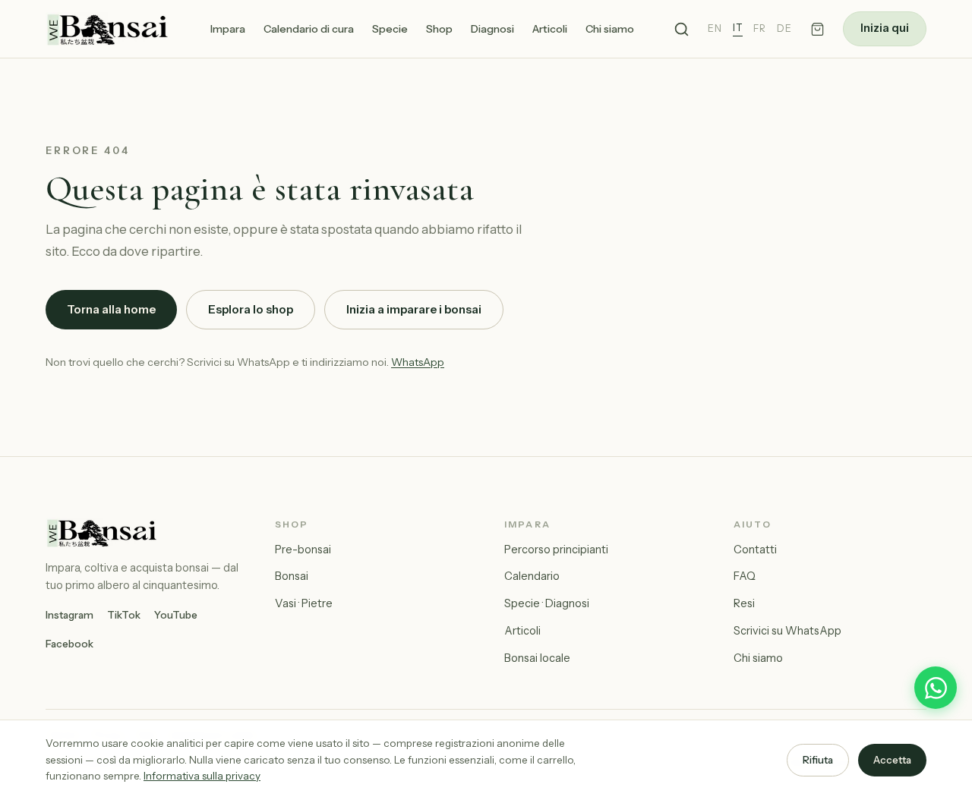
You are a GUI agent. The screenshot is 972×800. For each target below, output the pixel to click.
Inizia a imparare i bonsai (413, 309)
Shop (439, 29)
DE (784, 28)
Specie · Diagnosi (546, 603)
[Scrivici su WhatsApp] (935, 687)
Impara (227, 29)
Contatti (755, 549)
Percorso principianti (556, 549)
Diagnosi (492, 29)
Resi (744, 603)
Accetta (892, 760)
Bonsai (291, 576)
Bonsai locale (537, 658)
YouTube (175, 615)
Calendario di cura (309, 29)
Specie (390, 29)
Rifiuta (818, 760)
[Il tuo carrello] (817, 29)
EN (715, 28)
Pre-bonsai (303, 549)
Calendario (532, 576)
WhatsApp (417, 362)
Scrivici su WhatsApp (787, 631)
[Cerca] (682, 29)
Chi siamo (609, 29)
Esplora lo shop (250, 309)
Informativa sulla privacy (202, 776)
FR (759, 28)
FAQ (745, 576)
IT (738, 27)
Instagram (69, 615)
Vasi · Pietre (304, 603)
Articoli (549, 29)
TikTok (123, 615)
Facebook (69, 644)
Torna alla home (111, 309)
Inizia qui (884, 28)
